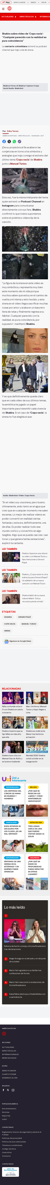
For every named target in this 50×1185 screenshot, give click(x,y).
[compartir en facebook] (4, 141)
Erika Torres (12, 131)
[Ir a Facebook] (4, 1090)
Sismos (33, 2)
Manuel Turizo (29, 624)
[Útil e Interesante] (25, 778)
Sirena (7, 631)
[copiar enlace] (19, 141)
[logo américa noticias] (9, 8)
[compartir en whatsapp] (14, 141)
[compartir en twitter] (9, 141)
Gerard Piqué (24, 617)
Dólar (43, 2)
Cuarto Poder (9, 1074)
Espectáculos (9, 1051)
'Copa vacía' (23, 160)
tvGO (4, 1119)
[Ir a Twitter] (9, 1090)
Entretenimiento (9, 1109)
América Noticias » (10, 136)
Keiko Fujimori (19, 2)
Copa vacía (9, 624)
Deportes (6, 1116)
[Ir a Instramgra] (14, 1090)
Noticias (5, 1112)
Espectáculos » (24, 136)
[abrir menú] (4, 8)
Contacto (6, 1156)
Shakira (8, 617)
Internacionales (10, 1054)
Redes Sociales (9, 1058)
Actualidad (8, 1047)
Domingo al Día (9, 1078)
